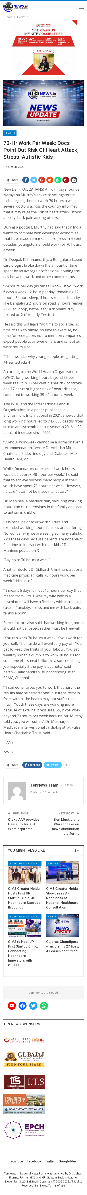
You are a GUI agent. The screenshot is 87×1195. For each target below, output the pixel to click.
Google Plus (68, 1161)
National (53, 863)
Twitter (50, 1161)
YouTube (16, 1161)
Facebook (34, 1161)
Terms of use (56, 1185)
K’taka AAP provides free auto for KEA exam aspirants (23, 824)
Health (10, 133)
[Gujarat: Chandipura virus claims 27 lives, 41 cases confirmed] (62, 925)
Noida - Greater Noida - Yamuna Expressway (25, 863)
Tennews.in (11, 1173)
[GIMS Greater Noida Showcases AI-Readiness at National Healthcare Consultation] (62, 872)
